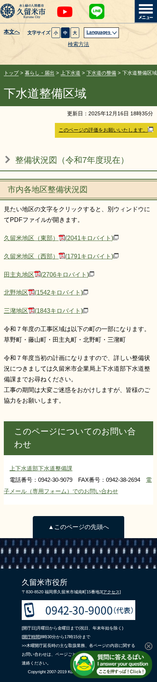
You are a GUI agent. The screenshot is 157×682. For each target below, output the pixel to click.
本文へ (12, 32)
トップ (11, 73)
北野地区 (43, 292)
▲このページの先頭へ (78, 527)
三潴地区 (43, 311)
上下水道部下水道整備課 (41, 468)
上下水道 (70, 73)
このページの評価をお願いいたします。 (103, 130)
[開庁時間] (31, 636)
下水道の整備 (101, 73)
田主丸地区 (46, 274)
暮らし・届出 (39, 73)
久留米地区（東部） (58, 238)
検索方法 (78, 44)
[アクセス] (111, 592)
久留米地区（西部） (58, 256)
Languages (99, 32)
